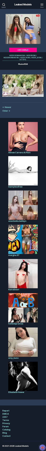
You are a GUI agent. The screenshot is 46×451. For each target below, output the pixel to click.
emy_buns (13, 358)
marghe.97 (13, 255)
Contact (6, 436)
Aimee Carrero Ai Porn (19, 152)
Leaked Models (23, 4)
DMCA (5, 414)
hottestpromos (15, 323)
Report (5, 410)
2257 (4, 417)
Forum (5, 426)
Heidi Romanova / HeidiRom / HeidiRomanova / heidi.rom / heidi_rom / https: (23, 57)
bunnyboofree (15, 186)
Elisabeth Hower (16, 392)
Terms (5, 420)
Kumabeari (13, 289)
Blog (4, 433)
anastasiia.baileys (17, 221)
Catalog (6, 429)
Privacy (6, 423)
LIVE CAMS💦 (23, 50)
